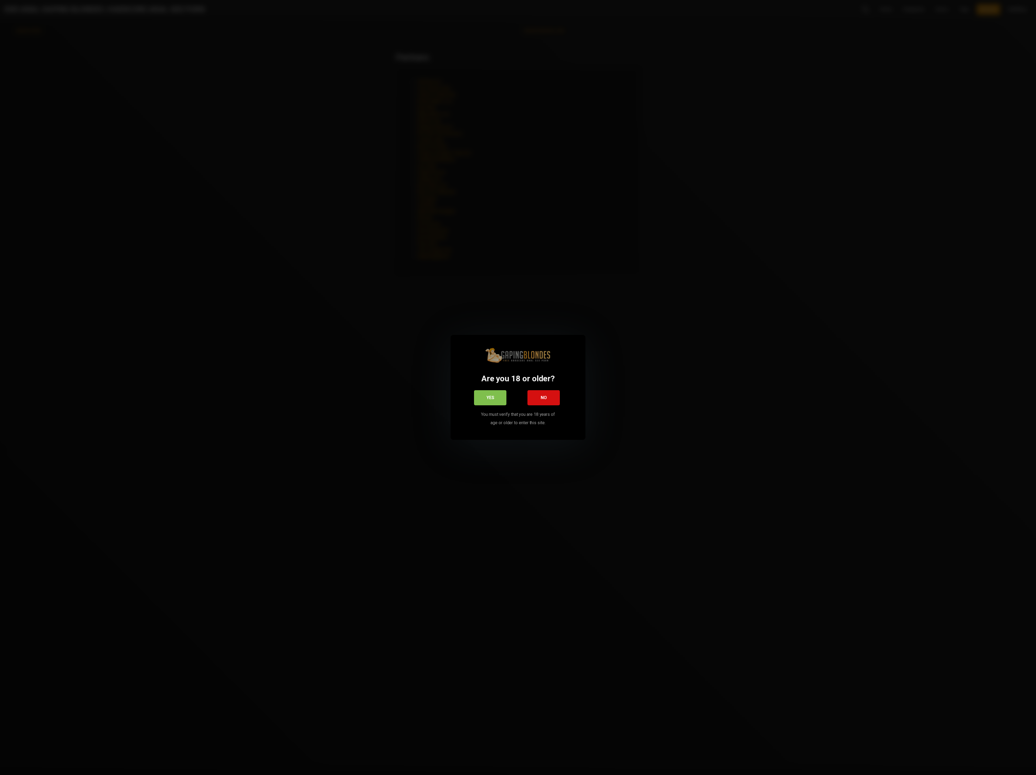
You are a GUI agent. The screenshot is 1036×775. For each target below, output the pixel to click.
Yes (490, 397)
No (544, 397)
